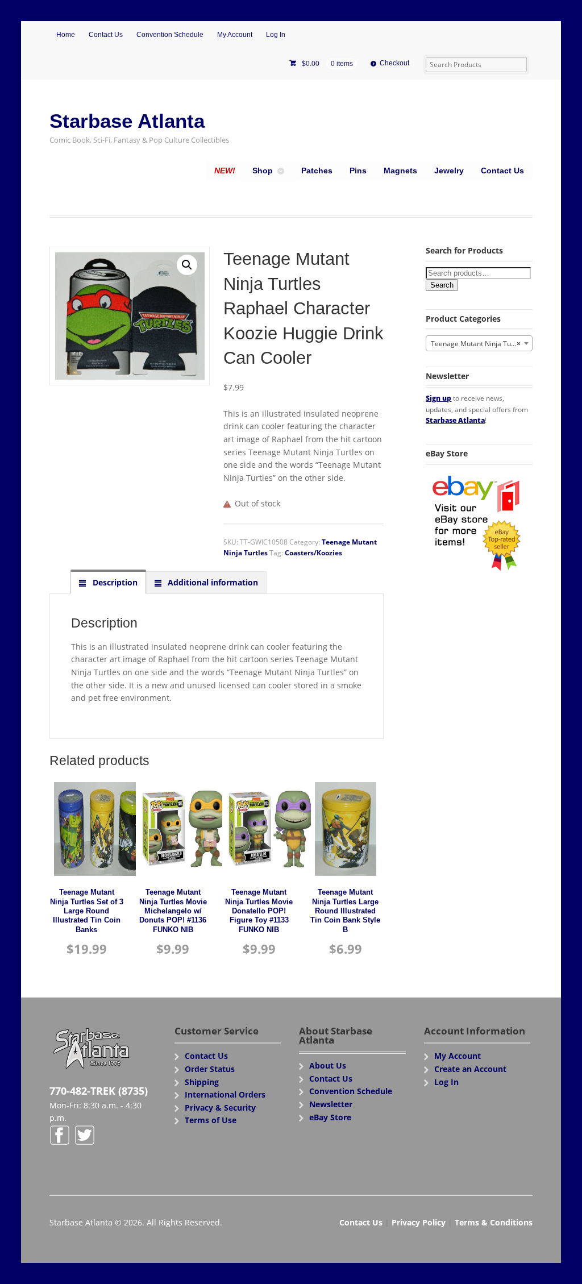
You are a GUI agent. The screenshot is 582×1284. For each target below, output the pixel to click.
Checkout (394, 63)
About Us (327, 1065)
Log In (275, 35)
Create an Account (470, 1068)
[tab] (108, 582)
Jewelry (449, 170)
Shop (262, 170)
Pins (358, 170)
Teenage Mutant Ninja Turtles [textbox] (478, 343)
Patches (316, 170)
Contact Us (106, 35)
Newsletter (330, 1104)
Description (114, 582)
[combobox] (479, 343)
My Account (234, 35)
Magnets (400, 170)
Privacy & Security (220, 1107)
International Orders (225, 1094)
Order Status (210, 1068)
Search (442, 285)
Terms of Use (210, 1120)
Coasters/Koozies (313, 553)
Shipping (202, 1082)
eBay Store (330, 1117)
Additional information (211, 582)
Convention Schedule (169, 35)
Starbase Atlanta (127, 121)
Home (65, 35)
